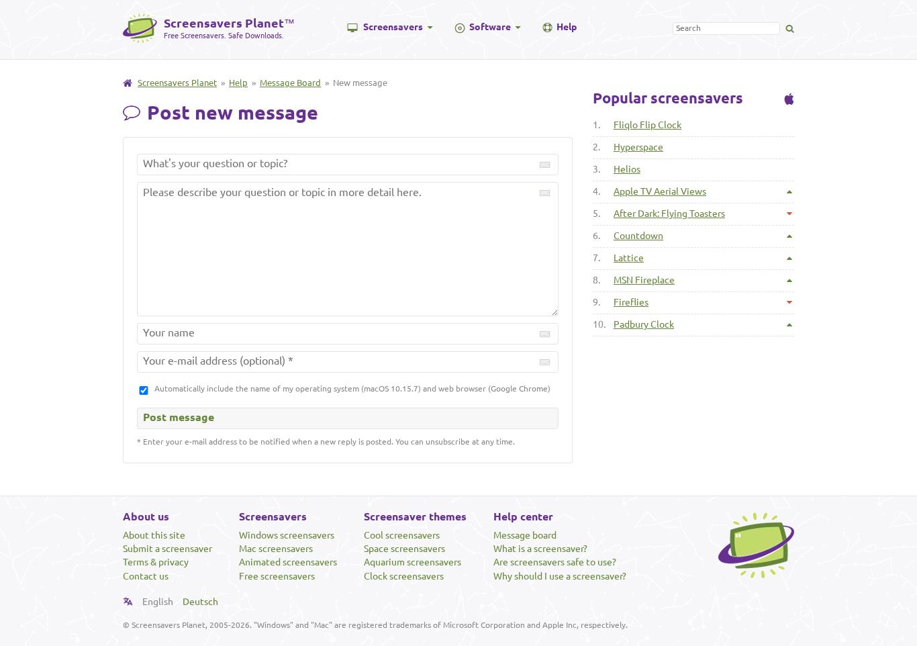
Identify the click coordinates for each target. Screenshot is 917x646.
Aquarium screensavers (412, 562)
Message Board (290, 82)
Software (490, 26)
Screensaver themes (415, 516)
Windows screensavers (286, 535)
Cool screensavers (402, 535)
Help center (523, 516)
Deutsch (200, 601)
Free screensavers (277, 576)
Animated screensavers (288, 562)
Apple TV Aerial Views (660, 191)
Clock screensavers (404, 576)
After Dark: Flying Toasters (669, 213)
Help (567, 26)
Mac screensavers (276, 548)
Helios (627, 169)
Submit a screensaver (167, 548)
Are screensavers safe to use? (554, 562)
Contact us (145, 576)
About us (146, 516)
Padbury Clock (644, 324)
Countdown (638, 235)
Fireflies (631, 302)
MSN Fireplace (644, 280)
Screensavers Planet (177, 82)
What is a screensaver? (540, 548)
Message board (525, 535)
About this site (154, 535)
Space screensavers (404, 548)
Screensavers (393, 26)
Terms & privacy (156, 562)
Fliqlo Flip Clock (647, 125)
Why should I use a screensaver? (559, 576)
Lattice (629, 257)
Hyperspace (638, 147)
